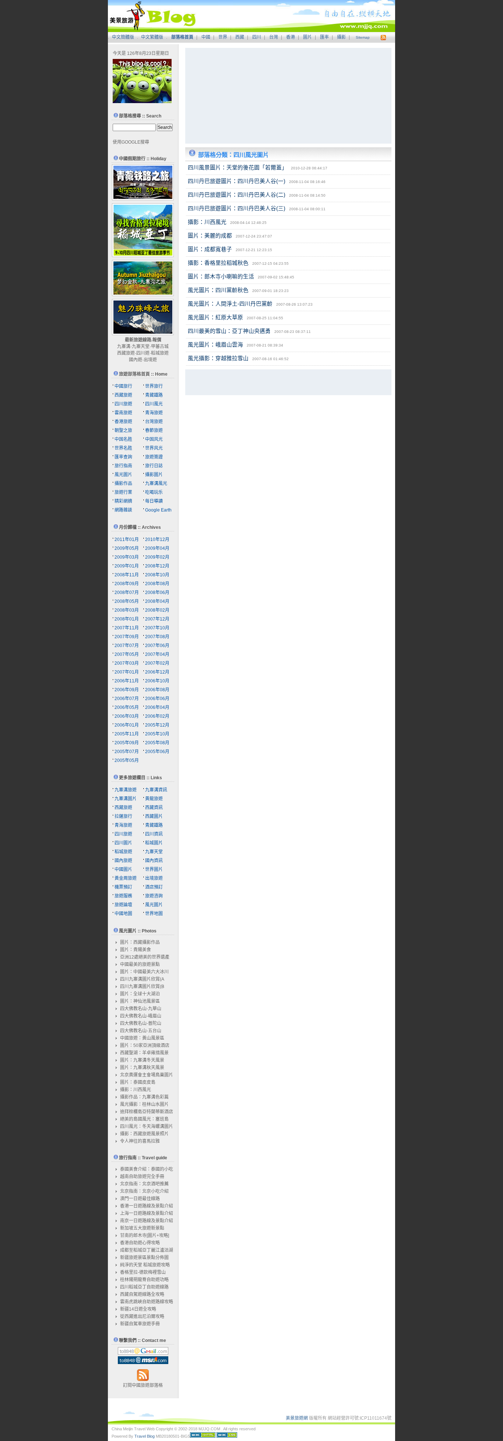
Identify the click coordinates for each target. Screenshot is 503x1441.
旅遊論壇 (123, 904)
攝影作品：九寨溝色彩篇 (144, 1097)
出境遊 (150, 359)
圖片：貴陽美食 (135, 949)
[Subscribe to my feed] (143, 1380)
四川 (256, 37)
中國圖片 (123, 869)
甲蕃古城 (160, 346)
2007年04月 (157, 654)
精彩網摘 (123, 501)
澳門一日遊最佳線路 (140, 1198)
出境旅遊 (154, 878)
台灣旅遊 (154, 421)
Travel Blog (144, 1436)
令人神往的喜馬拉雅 (140, 1141)
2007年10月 (157, 627)
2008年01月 (127, 619)
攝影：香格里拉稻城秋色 (218, 263)
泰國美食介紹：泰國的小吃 (146, 1169)
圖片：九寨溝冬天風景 (142, 1060)
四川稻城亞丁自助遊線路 (144, 1287)
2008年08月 (157, 583)
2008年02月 (157, 610)
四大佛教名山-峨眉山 (140, 1016)
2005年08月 (157, 742)
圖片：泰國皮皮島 (137, 1082)
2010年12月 (157, 539)
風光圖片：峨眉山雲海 (215, 345)
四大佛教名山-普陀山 (140, 1023)
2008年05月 (127, 601)
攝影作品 (123, 483)
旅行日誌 (154, 465)
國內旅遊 (123, 860)
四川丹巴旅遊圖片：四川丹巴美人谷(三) (236, 208)
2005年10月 (157, 734)
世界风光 (154, 448)
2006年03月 (127, 716)
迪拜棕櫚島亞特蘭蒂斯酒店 (146, 1111)
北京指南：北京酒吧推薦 (144, 1184)
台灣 (273, 37)
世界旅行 (154, 386)
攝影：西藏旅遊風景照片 (144, 1133)
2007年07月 (127, 645)
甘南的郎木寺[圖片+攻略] (144, 1235)
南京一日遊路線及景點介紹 (146, 1220)
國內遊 (135, 359)
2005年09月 (127, 742)
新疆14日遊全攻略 (138, 1309)
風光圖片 (123, 474)
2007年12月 (157, 619)
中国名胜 (123, 439)
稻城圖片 (154, 843)
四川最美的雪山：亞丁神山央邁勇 (229, 331)
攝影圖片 (154, 474)
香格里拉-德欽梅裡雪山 (143, 1272)
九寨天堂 (141, 346)
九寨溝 (123, 346)
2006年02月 (157, 716)
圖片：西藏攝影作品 (140, 942)
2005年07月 (127, 751)
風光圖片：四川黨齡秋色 (218, 290)
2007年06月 (157, 645)
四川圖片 (123, 843)
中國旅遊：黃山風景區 (142, 1038)
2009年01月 (127, 566)
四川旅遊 (123, 404)
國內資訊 (154, 860)
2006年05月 (127, 707)
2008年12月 (157, 566)
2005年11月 (127, 734)
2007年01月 (127, 672)
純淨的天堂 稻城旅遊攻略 (145, 1265)
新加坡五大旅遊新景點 (142, 1228)
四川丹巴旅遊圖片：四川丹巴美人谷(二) (236, 195)
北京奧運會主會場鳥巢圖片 (146, 1075)
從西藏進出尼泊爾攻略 (142, 1316)
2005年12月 (157, 725)
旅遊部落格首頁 (134, 374)
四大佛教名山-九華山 (140, 1008)
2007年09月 (127, 636)
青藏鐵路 (154, 395)
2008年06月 (157, 592)
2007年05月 (127, 654)
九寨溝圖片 (126, 798)
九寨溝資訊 (156, 789)
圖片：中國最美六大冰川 (144, 971)
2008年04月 (157, 601)
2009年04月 (157, 548)
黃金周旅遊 (126, 878)
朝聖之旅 (123, 430)
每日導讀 (154, 501)
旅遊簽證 (154, 457)
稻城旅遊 (160, 353)
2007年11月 (127, 627)
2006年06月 (157, 698)
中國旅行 (123, 386)
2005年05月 (127, 760)
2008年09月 (127, 583)
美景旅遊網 (297, 1418)
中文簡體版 (123, 37)
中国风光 (154, 439)
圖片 (307, 37)
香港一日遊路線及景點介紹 (146, 1206)
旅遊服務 (123, 896)
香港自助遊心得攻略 (140, 1242)
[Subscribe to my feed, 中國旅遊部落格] (382, 37)
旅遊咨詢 (154, 896)
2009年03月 (127, 557)
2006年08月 (157, 689)
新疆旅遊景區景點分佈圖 (144, 1257)
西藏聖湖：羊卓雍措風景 (144, 1052)
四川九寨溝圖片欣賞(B (142, 986)
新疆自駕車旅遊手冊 (140, 1323)
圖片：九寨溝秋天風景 (142, 1067)
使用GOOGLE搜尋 (131, 142)
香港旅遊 (123, 421)
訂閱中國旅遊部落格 (143, 1385)
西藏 (239, 37)
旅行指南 (123, 465)
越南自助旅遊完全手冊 (142, 1176)
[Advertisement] (237, 96)
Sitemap (363, 37)
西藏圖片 (154, 816)
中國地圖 (123, 913)
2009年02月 (157, 557)
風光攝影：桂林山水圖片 (144, 1104)
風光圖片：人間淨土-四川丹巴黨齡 (230, 304)
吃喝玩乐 (154, 492)
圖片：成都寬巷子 (210, 249)
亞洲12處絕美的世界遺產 (144, 957)
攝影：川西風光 (207, 222)
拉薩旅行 (123, 816)
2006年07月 (127, 698)
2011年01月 (127, 539)
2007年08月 (157, 636)
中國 (205, 37)
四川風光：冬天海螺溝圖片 (146, 1126)
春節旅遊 (154, 430)
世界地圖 (154, 913)
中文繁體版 (152, 37)
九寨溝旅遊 (126, 789)
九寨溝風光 (156, 483)
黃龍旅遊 (154, 798)
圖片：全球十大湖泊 (140, 994)
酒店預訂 (154, 887)
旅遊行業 (123, 492)
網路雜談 (123, 510)
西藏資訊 (154, 807)
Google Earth (158, 510)
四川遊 (143, 353)
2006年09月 (127, 689)
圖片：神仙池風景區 (140, 1001)
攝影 (341, 37)
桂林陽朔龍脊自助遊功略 (144, 1279)
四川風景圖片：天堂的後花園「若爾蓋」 (237, 168)
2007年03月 (127, 663)
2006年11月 (127, 680)
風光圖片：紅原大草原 (215, 317)
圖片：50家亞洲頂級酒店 (144, 1045)
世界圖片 (154, 869)
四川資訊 (154, 834)
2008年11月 (127, 574)
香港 (290, 37)
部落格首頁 (182, 37)
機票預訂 (123, 887)
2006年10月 (157, 680)
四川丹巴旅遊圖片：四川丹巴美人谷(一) (236, 181)
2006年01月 (127, 725)
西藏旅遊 (126, 353)
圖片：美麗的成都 (210, 236)
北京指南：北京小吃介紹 (144, 1191)
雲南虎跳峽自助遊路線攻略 (146, 1301)
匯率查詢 (123, 457)
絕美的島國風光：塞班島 (144, 1119)
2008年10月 (157, 574)
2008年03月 (127, 610)
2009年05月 (127, 548)
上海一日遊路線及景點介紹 (146, 1213)
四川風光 (154, 404)
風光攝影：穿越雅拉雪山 (218, 358)
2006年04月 (157, 707)
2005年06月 (157, 751)
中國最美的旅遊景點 (140, 964)
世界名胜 (123, 448)
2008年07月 (127, 592)
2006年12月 (157, 672)
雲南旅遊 (123, 412)
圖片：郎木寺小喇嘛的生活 (221, 277)
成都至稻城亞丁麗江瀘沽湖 (146, 1250)
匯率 (324, 37)
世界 (222, 37)
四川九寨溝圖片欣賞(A (142, 979)
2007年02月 (157, 663)
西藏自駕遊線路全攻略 (142, 1294)
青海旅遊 (154, 412)
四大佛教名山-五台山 (140, 1030)
